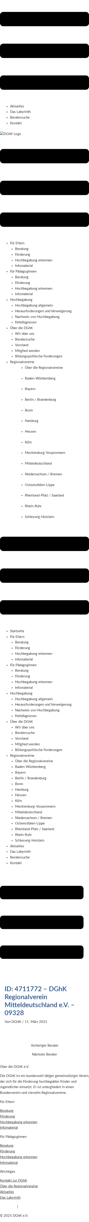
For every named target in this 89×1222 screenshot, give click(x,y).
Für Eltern (17, 637)
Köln (18, 801)
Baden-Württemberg (30, 767)
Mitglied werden (27, 351)
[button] (44, 52)
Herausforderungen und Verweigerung (43, 311)
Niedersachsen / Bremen (33, 818)
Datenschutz (28, 1206)
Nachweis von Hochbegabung (37, 317)
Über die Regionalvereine (34, 761)
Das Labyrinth (20, 112)
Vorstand (21, 345)
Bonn (19, 784)
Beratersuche (20, 117)
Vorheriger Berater (44, 1045)
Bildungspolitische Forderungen (38, 356)
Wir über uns (24, 333)
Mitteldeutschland (28, 812)
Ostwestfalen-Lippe (30, 823)
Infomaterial (24, 266)
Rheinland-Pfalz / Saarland (34, 829)
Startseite (17, 631)
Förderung (22, 254)
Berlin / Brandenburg (30, 778)
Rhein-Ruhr (23, 835)
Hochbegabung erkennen (33, 260)
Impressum (8, 1206)
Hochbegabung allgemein (34, 305)
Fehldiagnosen (26, 322)
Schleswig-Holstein (29, 840)
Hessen (20, 795)
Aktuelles (17, 106)
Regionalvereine (22, 755)
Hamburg (22, 789)
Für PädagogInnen (23, 665)
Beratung (22, 249)
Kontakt (16, 123)
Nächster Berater (44, 1054)
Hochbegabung (21, 693)
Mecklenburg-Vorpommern (35, 806)
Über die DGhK (21, 721)
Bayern (20, 772)
